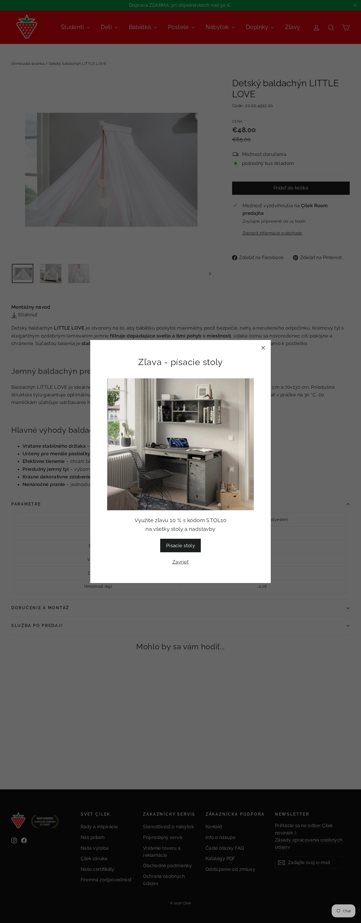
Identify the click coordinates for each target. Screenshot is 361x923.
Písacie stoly (180, 545)
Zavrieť (180, 562)
